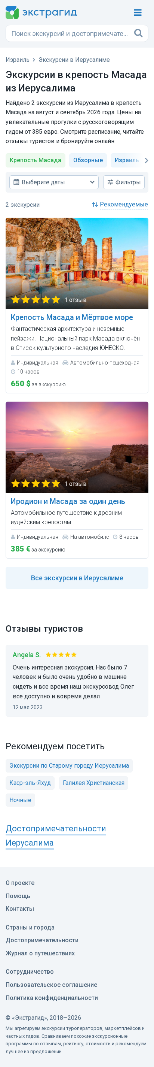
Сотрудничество (30, 971)
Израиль (127, 160)
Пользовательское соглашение (51, 984)
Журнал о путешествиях (40, 953)
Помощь (18, 896)
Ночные (20, 800)
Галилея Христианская (93, 782)
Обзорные (88, 160)
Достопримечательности (42, 940)
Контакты (20, 908)
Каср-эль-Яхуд (30, 782)
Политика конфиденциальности (52, 997)
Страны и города (30, 927)
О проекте (20, 882)
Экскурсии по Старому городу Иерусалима (69, 765)
